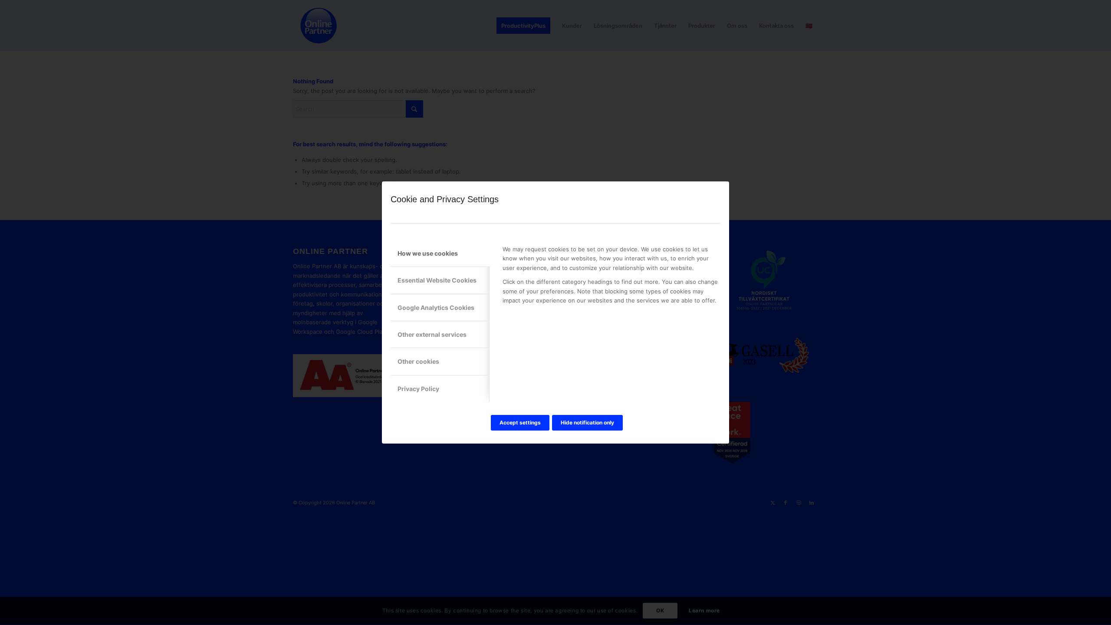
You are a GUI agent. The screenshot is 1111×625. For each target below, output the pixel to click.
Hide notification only (587, 422)
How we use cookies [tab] (428, 253)
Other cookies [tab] (418, 361)
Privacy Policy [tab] (418, 388)
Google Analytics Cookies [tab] (436, 307)
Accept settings (520, 422)
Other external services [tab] (432, 334)
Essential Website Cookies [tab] (437, 280)
